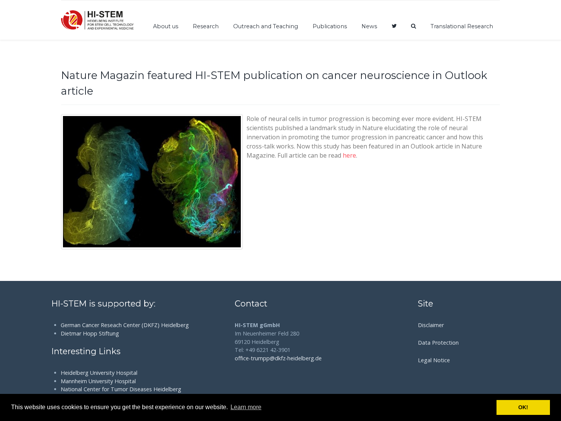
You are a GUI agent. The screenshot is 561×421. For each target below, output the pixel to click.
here (349, 155)
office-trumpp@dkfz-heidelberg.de (278, 358)
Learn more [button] (246, 407)
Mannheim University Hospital (98, 381)
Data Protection (438, 342)
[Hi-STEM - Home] (97, 20)
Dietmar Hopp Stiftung (90, 333)
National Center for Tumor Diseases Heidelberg (121, 389)
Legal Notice (434, 360)
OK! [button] (523, 407)
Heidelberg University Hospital (99, 372)
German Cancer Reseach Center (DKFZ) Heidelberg (125, 325)
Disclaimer (431, 325)
